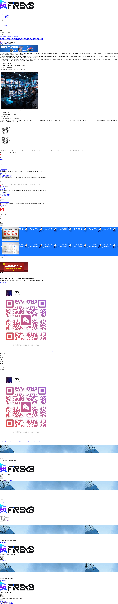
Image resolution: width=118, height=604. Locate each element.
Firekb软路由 (6, 16)
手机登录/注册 (9, 480)
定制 (2, 18)
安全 (16, 36)
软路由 (5, 36)
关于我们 (5, 24)
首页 (2, 10)
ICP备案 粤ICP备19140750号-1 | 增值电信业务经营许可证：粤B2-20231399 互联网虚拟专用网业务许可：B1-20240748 (28, 441)
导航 (2, 19)
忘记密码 (4, 479)
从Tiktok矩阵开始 (3, 282)
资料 (2, 14)
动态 (4, 43)
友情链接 (5, 25)
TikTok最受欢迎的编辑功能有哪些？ (6, 176)
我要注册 (1, 479)
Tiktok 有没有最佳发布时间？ (4, 195)
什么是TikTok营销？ (3, 170)
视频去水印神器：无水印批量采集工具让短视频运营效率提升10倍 (21, 39)
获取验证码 (1, 596)
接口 (17, 36)
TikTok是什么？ (2, 189)
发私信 (2, 225)
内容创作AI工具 (13, 36)
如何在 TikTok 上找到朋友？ (4, 202)
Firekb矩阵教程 (6, 17)
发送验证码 (1, 558)
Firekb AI (7, 36)
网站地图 (2, 441)
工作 (8, 36)
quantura (3, 36)
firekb (1, 42)
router (1, 36)
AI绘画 (10, 36)
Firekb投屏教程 (6, 15)
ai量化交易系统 (6, 441)
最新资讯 (4, 42)
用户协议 (5, 480)
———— (4, 160)
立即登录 (1, 559)
